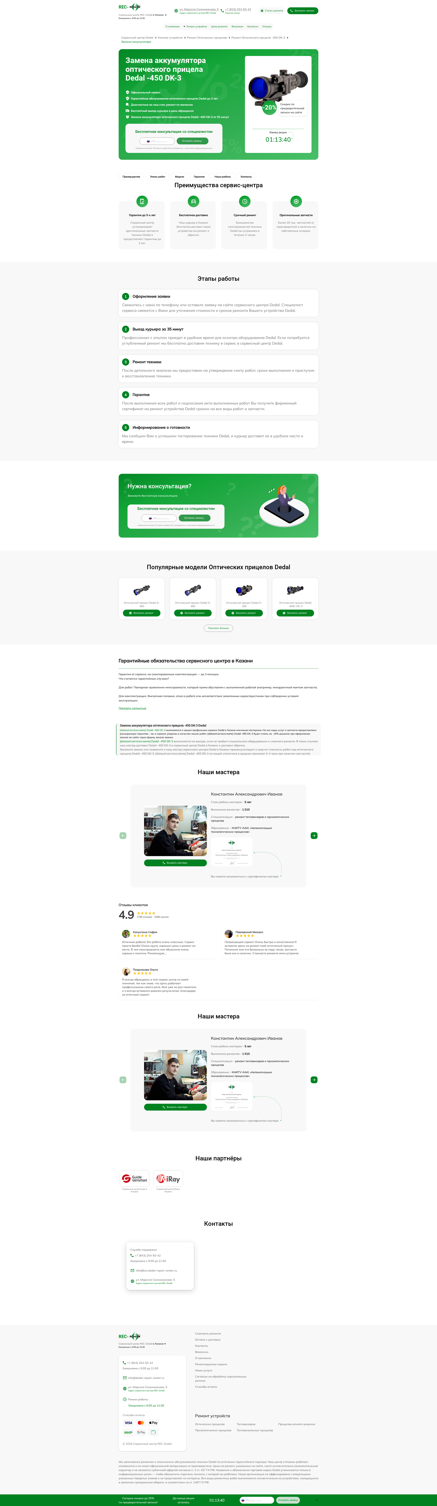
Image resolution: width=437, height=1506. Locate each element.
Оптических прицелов (210, 1424)
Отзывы (267, 26)
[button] (314, 835)
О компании (172, 26)
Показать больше (218, 628)
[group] (135, 1182)
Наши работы (223, 176)
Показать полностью (132, 708)
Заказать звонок (304, 10)
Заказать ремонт (143, 612)
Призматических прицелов (213, 1430)
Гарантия (199, 176)
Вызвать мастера (177, 862)
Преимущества (131, 176)
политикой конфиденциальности (198, 148)
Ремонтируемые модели (211, 1364)
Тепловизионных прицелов (255, 1430)
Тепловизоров (246, 1424)
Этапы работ (157, 176)
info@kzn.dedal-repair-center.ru (156, 1270)
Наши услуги (203, 1370)
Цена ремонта (219, 26)
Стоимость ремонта (208, 1333)
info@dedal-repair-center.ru (146, 1378)
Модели (179, 176)
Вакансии (237, 26)
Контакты (252, 26)
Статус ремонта (274, 10)
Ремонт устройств (197, 26)
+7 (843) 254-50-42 (238, 9)
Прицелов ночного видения (296, 1424)
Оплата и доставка (207, 1339)
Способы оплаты (206, 1386)
